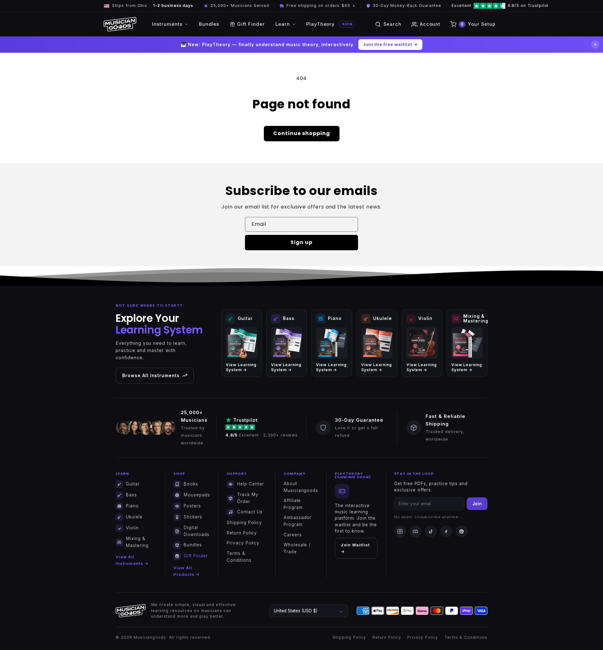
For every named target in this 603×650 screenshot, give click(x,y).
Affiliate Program (293, 504)
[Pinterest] (462, 531)
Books (191, 483)
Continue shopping (301, 133)
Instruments (167, 24)
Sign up (301, 242)
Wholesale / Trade (297, 548)
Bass (131, 494)
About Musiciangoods (301, 487)
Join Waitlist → (355, 548)
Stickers (193, 516)
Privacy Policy (243, 542)
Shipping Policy (244, 522)
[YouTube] (415, 531)
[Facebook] (446, 531)
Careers (293, 534)
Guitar (133, 483)
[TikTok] (431, 531)
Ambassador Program (298, 521)
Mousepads (197, 494)
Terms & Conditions (239, 557)
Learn (282, 24)
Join (477, 503)
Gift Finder (251, 24)
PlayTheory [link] (329, 24)
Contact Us (250, 511)
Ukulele (134, 516)
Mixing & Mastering (137, 542)
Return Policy (242, 532)
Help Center (250, 483)
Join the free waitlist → (390, 44)
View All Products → (186, 571)
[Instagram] (400, 531)
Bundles (209, 24)
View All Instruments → (132, 560)
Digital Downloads (196, 531)
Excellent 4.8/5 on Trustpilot (484, 5)
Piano (132, 505)
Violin (132, 527)
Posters (192, 505)
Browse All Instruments (151, 375)
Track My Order (247, 498)
